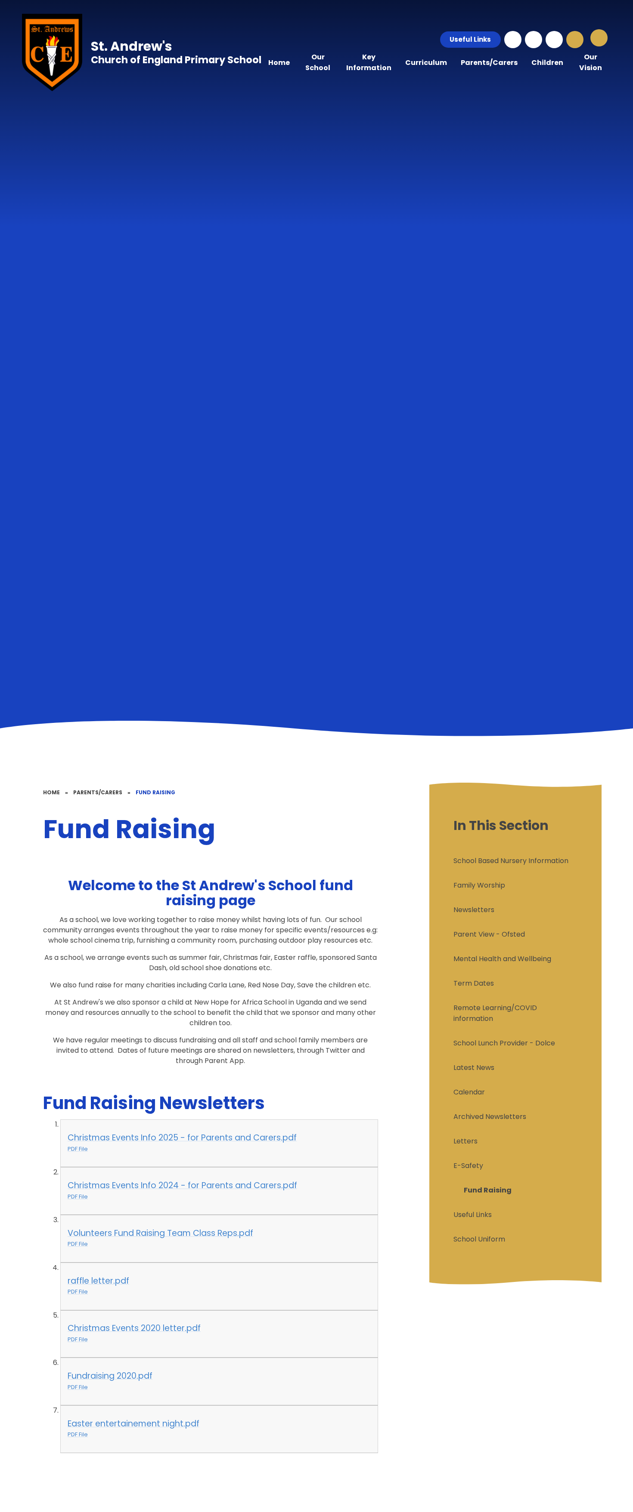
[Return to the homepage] (52, 52)
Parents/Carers (97, 792)
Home (51, 792)
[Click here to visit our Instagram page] (512, 39)
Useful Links (470, 39)
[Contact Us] (533, 39)
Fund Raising (155, 792)
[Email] (554, 39)
